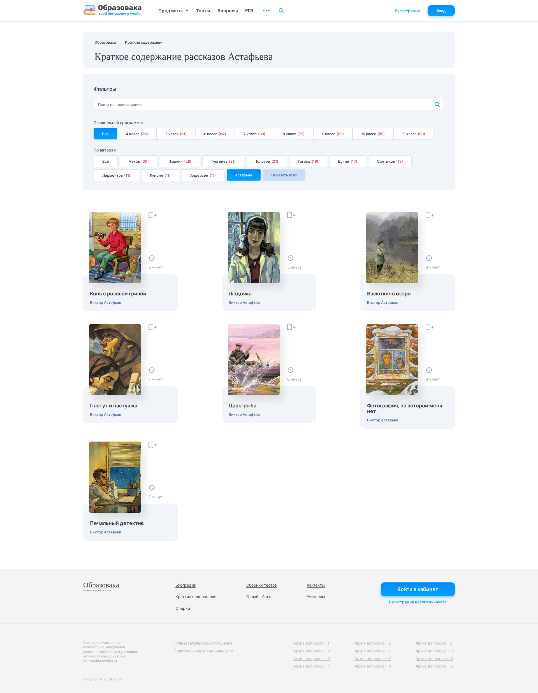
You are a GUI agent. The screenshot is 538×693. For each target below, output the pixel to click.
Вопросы (227, 10)
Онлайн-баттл (259, 596)
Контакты (316, 585)
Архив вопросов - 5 (372, 643)
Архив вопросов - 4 (311, 666)
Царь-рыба (242, 406)
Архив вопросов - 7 (372, 658)
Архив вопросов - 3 (311, 658)
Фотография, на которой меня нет (404, 408)
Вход (441, 10)
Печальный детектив (117, 523)
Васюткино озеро (389, 294)
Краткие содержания (195, 596)
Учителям (316, 596)
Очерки (182, 608)
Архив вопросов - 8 (372, 666)
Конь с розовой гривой (118, 294)
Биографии (185, 585)
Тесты (203, 10)
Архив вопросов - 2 (311, 650)
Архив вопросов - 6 (372, 650)
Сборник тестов (261, 585)
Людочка (240, 294)
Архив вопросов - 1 (311, 643)
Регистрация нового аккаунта (418, 601)
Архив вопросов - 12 (435, 666)
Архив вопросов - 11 (434, 658)
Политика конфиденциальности (203, 650)
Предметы (170, 10)
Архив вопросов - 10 (435, 650)
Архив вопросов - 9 (434, 643)
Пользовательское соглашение (203, 643)
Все (105, 134)
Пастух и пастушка (113, 406)
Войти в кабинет (417, 589)
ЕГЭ (249, 10)
